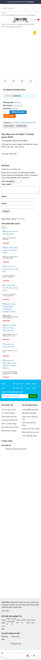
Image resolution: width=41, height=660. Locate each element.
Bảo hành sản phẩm (29, 413)
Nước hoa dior (5, 15)
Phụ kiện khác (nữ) (29, 122)
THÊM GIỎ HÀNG (18, 112)
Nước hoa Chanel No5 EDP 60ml (9, 238)
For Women (19, 24)
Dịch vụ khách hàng (8, 424)
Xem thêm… (6, 611)
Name (4, 196)
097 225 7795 (18, 384)
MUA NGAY (9, 116)
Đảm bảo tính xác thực (10, 427)
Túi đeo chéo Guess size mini (10, 351)
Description (9, 126)
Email (4, 204)
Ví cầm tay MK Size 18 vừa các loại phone (9, 295)
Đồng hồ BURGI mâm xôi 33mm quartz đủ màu (10, 335)
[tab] (9, 126)
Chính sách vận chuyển (31, 429)
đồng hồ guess (31, 15)
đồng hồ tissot (15, 15)
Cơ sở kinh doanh (8, 413)
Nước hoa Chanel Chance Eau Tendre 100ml (10, 257)
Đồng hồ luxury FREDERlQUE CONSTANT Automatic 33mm (10, 316)
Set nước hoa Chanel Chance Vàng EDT (9, 276)
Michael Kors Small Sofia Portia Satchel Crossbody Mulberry (10, 373)
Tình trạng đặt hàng (29, 436)
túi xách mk (23, 15)
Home (3, 24)
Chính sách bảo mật (8, 417)
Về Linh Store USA (8, 410)
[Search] (37, 8)
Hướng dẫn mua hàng (30, 410)
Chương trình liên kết (9, 420)
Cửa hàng (10, 24)
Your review (7, 184)
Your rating (6, 181)
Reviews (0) (21, 126)
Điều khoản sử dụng (8, 431)
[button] (0, 2)
